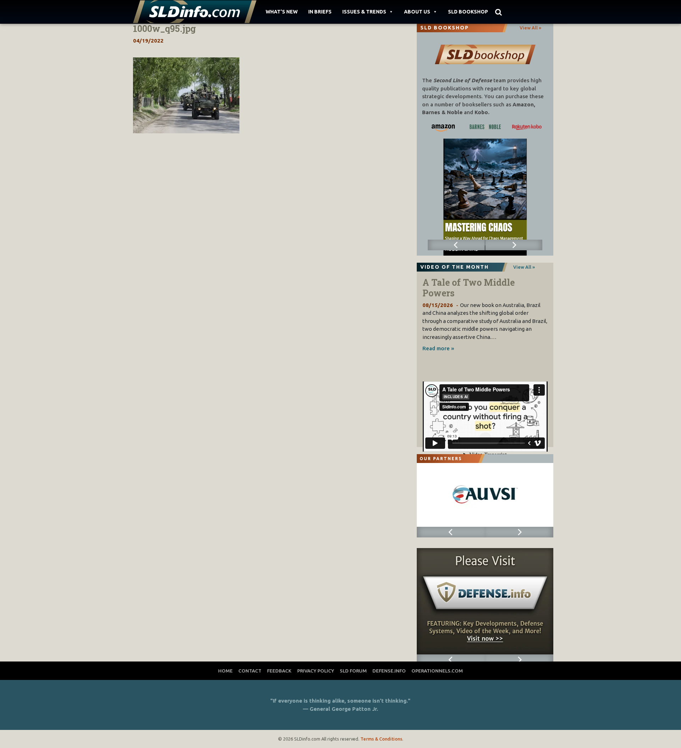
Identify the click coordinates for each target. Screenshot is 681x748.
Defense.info (389, 671)
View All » (530, 27)
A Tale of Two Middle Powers (468, 288)
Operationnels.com (437, 671)
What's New (282, 12)
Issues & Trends (364, 12)
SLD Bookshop (468, 12)
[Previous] (456, 245)
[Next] (514, 245)
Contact (249, 671)
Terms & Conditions (381, 738)
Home (225, 671)
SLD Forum (353, 671)
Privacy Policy (315, 671)
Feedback (279, 671)
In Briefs (320, 12)
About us (417, 12)
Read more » (438, 348)
